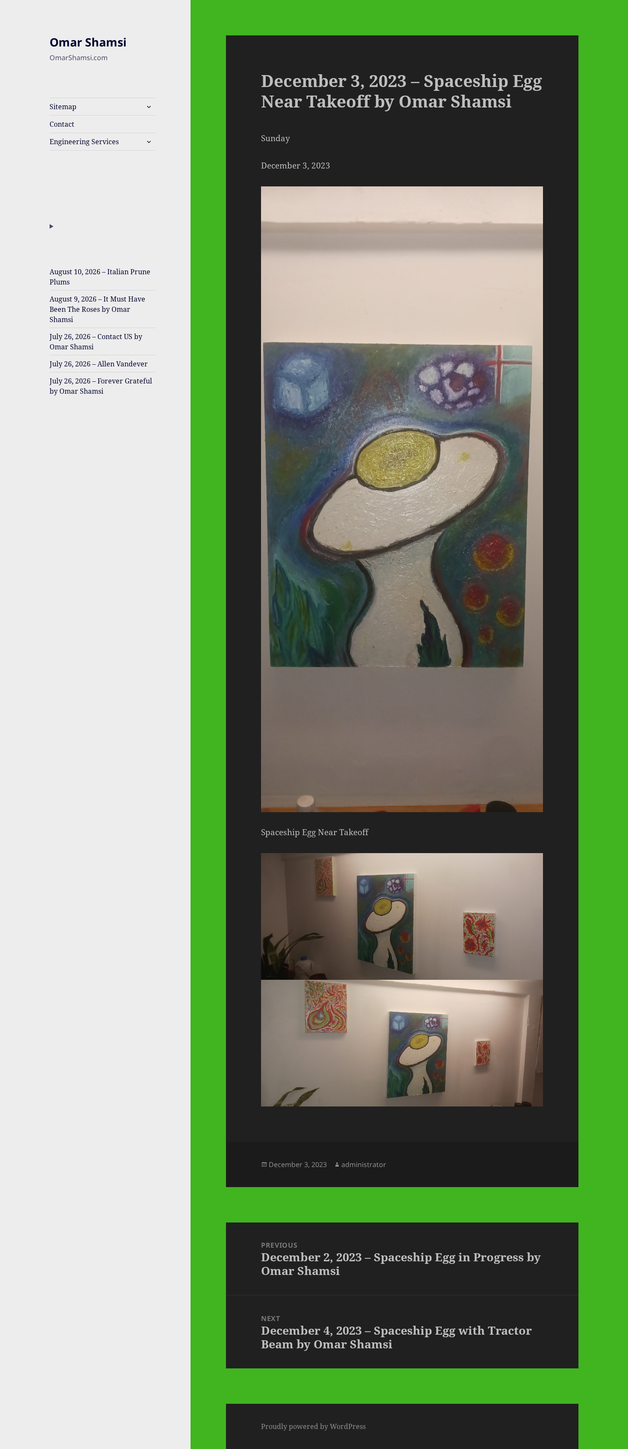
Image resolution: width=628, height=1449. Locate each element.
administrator (363, 1164)
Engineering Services (84, 141)
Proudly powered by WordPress (313, 1426)
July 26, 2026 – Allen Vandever (99, 364)
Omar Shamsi (88, 42)
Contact (62, 124)
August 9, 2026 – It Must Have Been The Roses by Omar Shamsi (97, 309)
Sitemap (63, 106)
